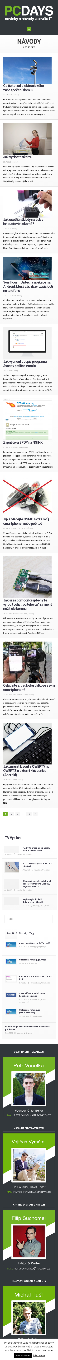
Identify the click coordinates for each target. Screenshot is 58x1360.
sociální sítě (24, 1002)
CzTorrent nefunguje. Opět (32, 960)
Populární (12, 933)
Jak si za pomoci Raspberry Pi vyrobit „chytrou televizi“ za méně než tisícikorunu (27, 604)
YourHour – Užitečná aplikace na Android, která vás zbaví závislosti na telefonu (28, 286)
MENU (29, 29)
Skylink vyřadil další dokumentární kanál (33, 900)
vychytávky (41, 947)
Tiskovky (23, 933)
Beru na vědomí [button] (23, 1355)
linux (14, 528)
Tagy (31, 933)
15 (29, 814)
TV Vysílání (13, 838)
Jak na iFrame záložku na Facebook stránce (32, 994)
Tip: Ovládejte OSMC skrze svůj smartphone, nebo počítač (26, 521)
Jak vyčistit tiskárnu (17, 157)
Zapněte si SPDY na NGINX (23, 442)
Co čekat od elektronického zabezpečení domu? (23, 88)
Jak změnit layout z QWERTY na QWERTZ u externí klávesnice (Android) (26, 770)
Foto (14, 694)
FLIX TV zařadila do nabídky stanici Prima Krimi (36, 849)
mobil (14, 296)
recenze (20, 1033)
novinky (19, 854)
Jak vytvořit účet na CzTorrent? (34, 943)
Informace (39, 1355)
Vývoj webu (23, 447)
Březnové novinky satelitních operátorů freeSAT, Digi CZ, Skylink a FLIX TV (37, 884)
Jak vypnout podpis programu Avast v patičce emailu (25, 363)
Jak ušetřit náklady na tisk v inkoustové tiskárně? (23, 222)
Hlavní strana (18, 614)
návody (16, 95)
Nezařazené (28, 528)
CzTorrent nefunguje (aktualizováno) (29, 1011)
